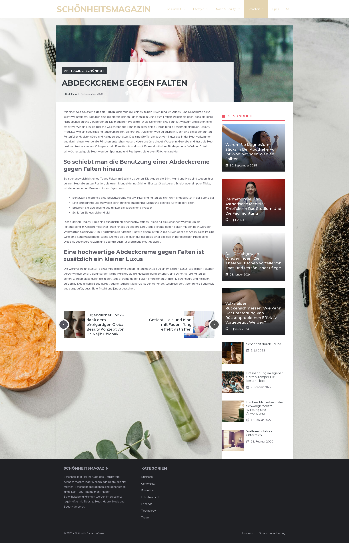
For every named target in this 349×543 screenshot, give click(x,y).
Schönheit (254, 9)
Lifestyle (198, 9)
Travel (145, 517)
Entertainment (150, 497)
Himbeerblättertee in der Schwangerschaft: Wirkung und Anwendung (264, 408)
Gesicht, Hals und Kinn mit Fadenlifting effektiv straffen (170, 324)
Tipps (275, 9)
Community (148, 483)
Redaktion (71, 93)
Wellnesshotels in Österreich (259, 433)
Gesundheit (174, 9)
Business (147, 476)
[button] (288, 9)
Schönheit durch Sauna (263, 344)
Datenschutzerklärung (272, 533)
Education (147, 490)
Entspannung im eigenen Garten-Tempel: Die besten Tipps (265, 377)
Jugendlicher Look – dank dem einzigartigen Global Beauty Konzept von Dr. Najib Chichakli (106, 324)
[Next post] (214, 324)
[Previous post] (63, 324)
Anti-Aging (74, 71)
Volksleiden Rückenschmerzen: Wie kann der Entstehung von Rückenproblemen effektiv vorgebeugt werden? (253, 313)
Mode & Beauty (226, 9)
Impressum (248, 533)
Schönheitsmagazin (103, 9)
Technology (148, 510)
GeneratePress (95, 533)
